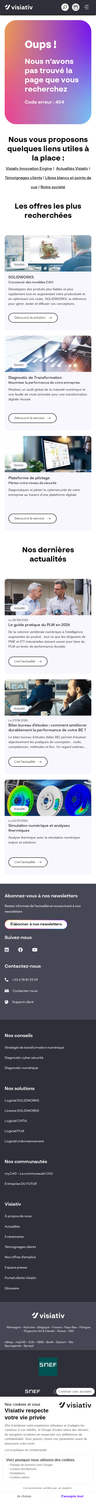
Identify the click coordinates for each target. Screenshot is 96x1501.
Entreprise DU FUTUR (21, 1184)
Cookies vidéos (20, 1477)
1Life (31, 1342)
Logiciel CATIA (16, 1121)
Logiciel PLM (14, 1131)
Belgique (44, 1327)
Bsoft (49, 1342)
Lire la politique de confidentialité (26, 1450)
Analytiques (17, 1473)
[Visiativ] (25, 7)
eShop (9, 1342)
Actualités (12, 1226)
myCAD (21, 1342)
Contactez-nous (25, 991)
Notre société (53, 187)
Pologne (84, 1327)
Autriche (29, 1327)
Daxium (61, 1342)
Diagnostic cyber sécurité (24, 1057)
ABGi (40, 1342)
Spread (29, 1346)
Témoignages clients (23, 178)
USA (71, 1331)
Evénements (14, 1236)
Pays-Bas (70, 1327)
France (57, 1327)
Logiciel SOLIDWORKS (22, 1100)
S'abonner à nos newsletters (36, 924)
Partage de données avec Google (31, 1465)
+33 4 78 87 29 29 (25, 980)
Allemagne (13, 1327)
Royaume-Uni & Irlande (39, 1331)
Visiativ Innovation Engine (29, 169)
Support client (23, 1002)
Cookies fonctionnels (23, 1469)
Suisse (61, 1331)
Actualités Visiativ (72, 169)
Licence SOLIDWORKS (22, 1110)
